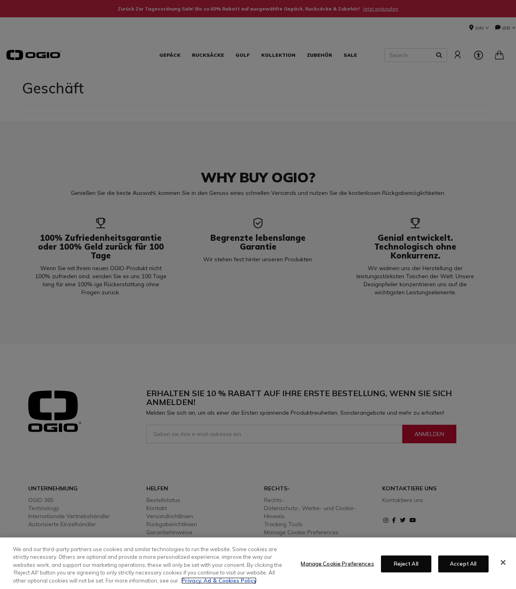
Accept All (463, 563)
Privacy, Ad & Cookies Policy (218, 580)
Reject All (406, 563)
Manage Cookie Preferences (337, 563)
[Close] (503, 562)
